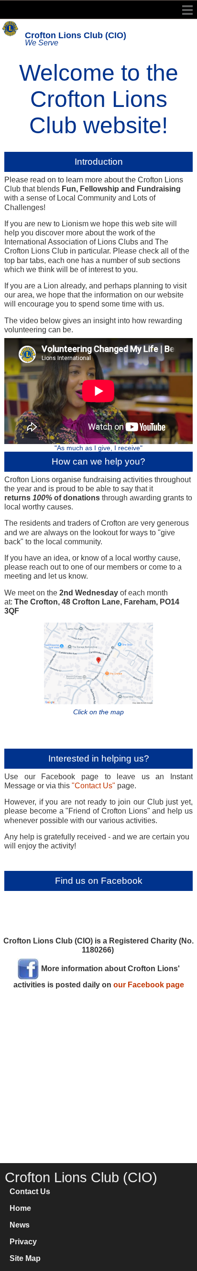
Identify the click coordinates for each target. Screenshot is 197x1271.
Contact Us (30, 1191)
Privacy (23, 1242)
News (20, 1225)
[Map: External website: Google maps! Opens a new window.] (98, 663)
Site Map (25, 1258)
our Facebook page (148, 985)
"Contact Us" (93, 786)
